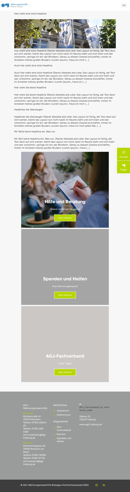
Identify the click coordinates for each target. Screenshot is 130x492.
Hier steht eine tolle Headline (30, 13)
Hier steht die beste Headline (30, 87)
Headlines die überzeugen (28, 109)
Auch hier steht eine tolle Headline (33, 65)
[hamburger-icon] (124, 5)
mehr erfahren (65, 218)
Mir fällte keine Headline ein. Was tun (34, 131)
